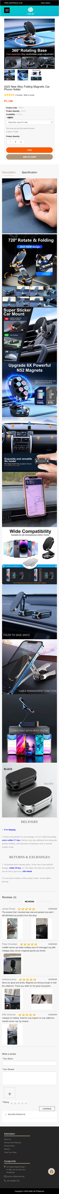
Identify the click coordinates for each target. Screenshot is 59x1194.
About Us (7, 1139)
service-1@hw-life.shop (15, 1176)
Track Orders (45, 3)
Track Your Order (10, 1152)
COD (29, 150)
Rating (6, 1102)
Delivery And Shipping (12, 1142)
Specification (29, 172)
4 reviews (19, 95)
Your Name (8, 1058)
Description (9, 172)
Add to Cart (29, 157)
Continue (47, 1108)
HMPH (10, 117)
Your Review (8, 1069)
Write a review (29, 95)
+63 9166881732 (12, 1181)
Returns (7, 1149)
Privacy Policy (9, 1146)
